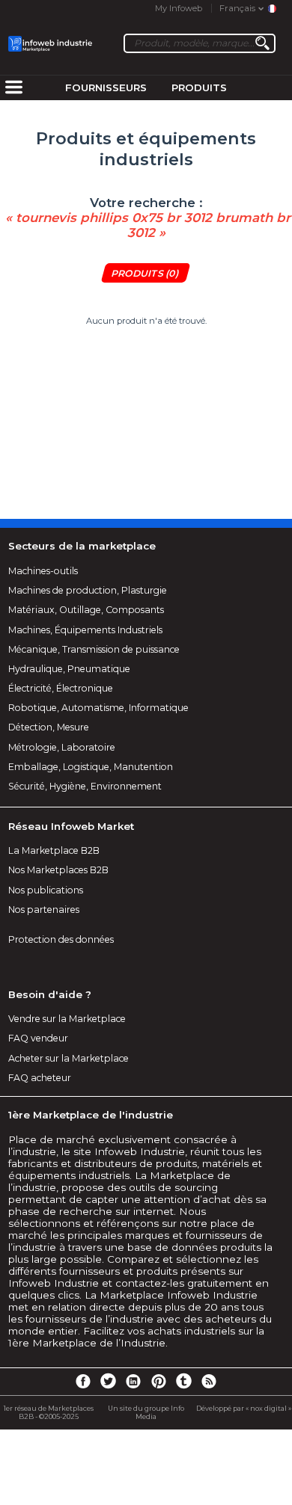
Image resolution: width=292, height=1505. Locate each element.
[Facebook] (83, 1380)
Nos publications (45, 890)
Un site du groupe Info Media (146, 1412)
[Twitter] (108, 1380)
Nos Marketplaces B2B (58, 869)
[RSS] (209, 1380)
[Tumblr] (183, 1380)
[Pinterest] (158, 1380)
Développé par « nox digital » (243, 1408)
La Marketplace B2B (54, 850)
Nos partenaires (43, 909)
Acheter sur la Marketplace (68, 1058)
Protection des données (61, 939)
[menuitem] (13, 88)
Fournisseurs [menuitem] (106, 87)
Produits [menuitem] (199, 87)
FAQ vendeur (38, 1038)
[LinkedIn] (133, 1380)
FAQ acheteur (39, 1077)
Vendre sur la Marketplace (67, 1018)
